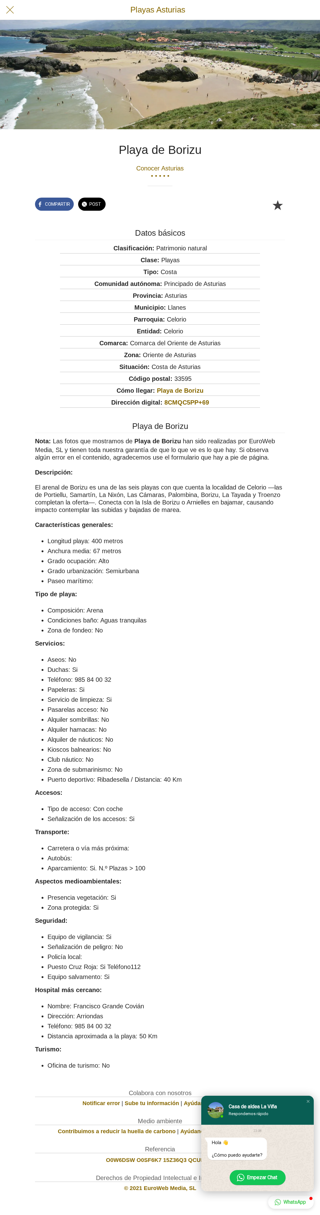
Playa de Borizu (180, 390)
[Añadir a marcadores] (277, 204)
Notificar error (101, 1103)
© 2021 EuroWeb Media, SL (160, 1188)
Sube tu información (152, 1103)
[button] (308, 1101)
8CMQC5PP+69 (186, 402)
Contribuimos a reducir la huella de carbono (117, 1131)
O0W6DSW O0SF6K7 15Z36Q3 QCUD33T (160, 1160)
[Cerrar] (10, 10)
